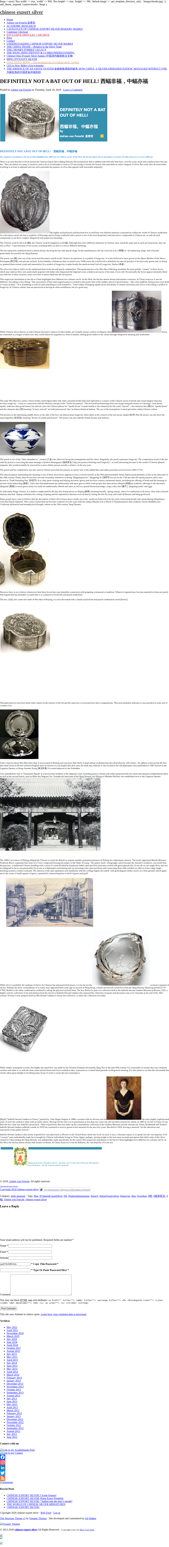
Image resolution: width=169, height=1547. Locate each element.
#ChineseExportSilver (50, 1196)
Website (4, 1257)
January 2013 (14, 1416)
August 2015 (13, 1351)
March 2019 (13, 1336)
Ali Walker (90, 1518)
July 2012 (12, 1434)
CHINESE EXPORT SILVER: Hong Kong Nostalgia (35, 1498)
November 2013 (15, 1386)
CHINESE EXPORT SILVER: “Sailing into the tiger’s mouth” (40, 1501)
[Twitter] (84, 1473)
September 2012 (15, 1428)
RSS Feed (46, 1512)
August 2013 (13, 1395)
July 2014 (12, 1362)
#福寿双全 (159, 1196)
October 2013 (14, 1389)
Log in (56, 1512)
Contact (11, 40)
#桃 (150, 1196)
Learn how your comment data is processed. (64, 1314)
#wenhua (142, 1196)
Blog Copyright (87, 1530)
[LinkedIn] (84, 1467)
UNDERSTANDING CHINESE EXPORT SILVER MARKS (40, 43)
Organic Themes (38, 1518)
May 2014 (12, 1368)
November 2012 (15, 1422)
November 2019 (15, 1333)
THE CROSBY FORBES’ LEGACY (27, 49)
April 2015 (12, 1360)
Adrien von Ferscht (21, 89)
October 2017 (14, 1348)
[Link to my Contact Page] (11, 1453)
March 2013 (13, 1410)
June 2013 (12, 1401)
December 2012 (15, 1419)
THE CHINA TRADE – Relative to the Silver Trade (34, 46)
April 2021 (12, 1330)
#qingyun (125, 1196)
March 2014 (13, 1374)
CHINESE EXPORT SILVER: (23, 1507)
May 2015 (12, 1357)
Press (9, 37)
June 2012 (12, 1437)
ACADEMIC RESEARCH (21, 26)
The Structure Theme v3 (12, 1518)
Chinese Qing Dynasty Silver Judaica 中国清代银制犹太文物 (40, 55)
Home (10, 19)
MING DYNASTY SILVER (22, 59)
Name (3, 1245)
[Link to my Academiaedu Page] (17, 1450)
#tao (133, 1196)
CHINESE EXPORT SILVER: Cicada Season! (31, 1495)
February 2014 (14, 1377)
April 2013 (12, 1407)
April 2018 (12, 1345)
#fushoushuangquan (78, 1196)
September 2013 (15, 1392)
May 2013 (12, 1404)
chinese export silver (21, 12)
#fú (65, 1196)
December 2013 (15, 1383)
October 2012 (14, 1425)
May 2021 (12, 1327)
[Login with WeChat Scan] (25, 1235)
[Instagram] (84, 1462)
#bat (36, 1196)
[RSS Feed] (84, 1478)
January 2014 (14, 1380)
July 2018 (12, 1339)
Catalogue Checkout (17, 32)
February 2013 (14, 1413)
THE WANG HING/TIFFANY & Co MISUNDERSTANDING (41, 52)
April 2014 (12, 1371)
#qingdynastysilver (109, 1196)
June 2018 (12, 1342)
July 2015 (12, 1354)
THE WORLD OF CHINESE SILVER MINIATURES (36, 1504)
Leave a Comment (72, 89)
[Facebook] (84, 1457)
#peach (94, 1196)
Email (3, 1251)
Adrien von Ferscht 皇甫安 (21, 22)
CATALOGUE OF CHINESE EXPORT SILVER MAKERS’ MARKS (45, 29)
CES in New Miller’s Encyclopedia (25, 65)
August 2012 (13, 1431)
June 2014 (12, 1365)
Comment (5, 1294)
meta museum (18, 1196)
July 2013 (12, 1398)
